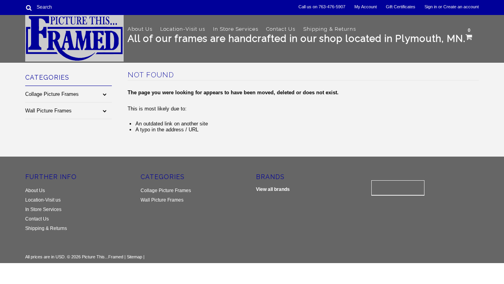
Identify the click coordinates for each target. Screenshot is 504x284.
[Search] (28, 7)
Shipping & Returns (329, 29)
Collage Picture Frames (52, 94)
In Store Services (235, 29)
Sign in (430, 6)
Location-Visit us (182, 29)
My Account (365, 6)
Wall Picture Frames (48, 111)
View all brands (273, 189)
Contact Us (280, 29)
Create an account (461, 6)
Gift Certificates (400, 6)
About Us (140, 29)
